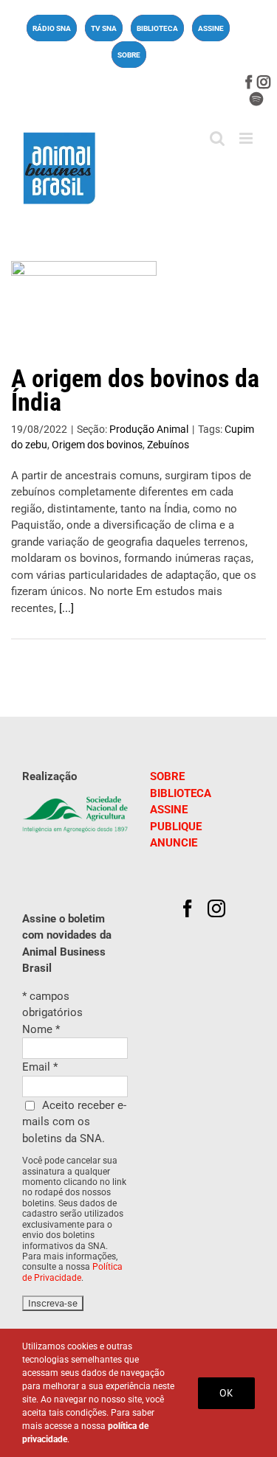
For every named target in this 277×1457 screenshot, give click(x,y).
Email (40, 1067)
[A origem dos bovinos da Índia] (84, 306)
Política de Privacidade (72, 1272)
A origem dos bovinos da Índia (135, 390)
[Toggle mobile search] (217, 138)
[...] (66, 608)
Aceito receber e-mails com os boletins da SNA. (74, 1122)
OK (226, 1392)
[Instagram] (216, 908)
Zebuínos (168, 445)
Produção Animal (148, 429)
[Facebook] (187, 908)
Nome (41, 1029)
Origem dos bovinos (97, 445)
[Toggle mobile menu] (247, 138)
